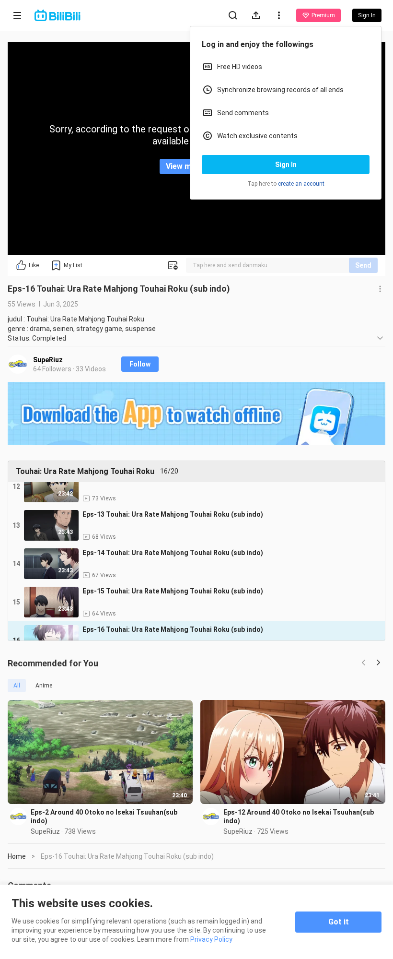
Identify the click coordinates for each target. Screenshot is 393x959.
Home (17, 856)
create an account (301, 183)
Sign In (286, 164)
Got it (338, 921)
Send (363, 265)
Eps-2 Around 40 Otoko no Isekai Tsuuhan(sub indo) (104, 816)
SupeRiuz (48, 360)
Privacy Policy (211, 939)
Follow (139, 364)
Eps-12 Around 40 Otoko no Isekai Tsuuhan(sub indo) (298, 816)
